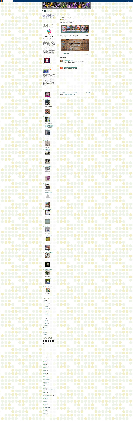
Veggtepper (46, 411)
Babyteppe (46, 314)
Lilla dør (46, 99)
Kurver (45, 388)
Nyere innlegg (62, 92)
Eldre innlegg (88, 92)
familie (45, 374)
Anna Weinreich (48, 166)
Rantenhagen (47, 149)
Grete (52, 69)
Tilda (46, 108)
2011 (45, 330)
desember (47, 303)
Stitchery (45, 404)
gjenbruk (45, 383)
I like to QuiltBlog (48, 243)
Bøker (45, 368)
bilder (45, 364)
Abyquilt (47, 200)
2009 (45, 334)
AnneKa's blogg (48, 235)
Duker (45, 373)
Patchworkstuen (48, 137)
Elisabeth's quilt (48, 286)
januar (46, 325)
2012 (45, 329)
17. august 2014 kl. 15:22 (72, 67)
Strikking (45, 405)
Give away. (46, 382)
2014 (45, 301)
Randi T (46, 140)
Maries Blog (47, 183)
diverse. (45, 371)
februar (46, 323)
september (47, 308)
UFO (45, 410)
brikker (45, 367)
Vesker (45, 413)
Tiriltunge (47, 226)
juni (45, 316)
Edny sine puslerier (48, 278)
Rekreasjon (46, 398)
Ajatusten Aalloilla (48, 192)
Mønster (45, 393)
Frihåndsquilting (46, 379)
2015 (45, 300)
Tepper (45, 408)
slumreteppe (46, 401)
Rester (45, 399)
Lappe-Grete (47, 10)
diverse (45, 370)
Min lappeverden (48, 116)
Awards (45, 361)
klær (45, 386)
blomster (45, 365)
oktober (46, 306)
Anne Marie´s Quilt (48, 209)
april (46, 320)
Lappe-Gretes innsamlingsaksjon (49, 389)
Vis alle (54, 295)
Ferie (45, 376)
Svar (64, 63)
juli (45, 311)
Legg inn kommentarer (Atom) (70, 94)
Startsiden (75, 92)
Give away (46, 380)
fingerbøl (45, 377)
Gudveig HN (66, 67)
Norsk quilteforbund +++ (48, 395)
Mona (46, 129)
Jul (44, 385)
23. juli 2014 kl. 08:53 (69, 60)
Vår (44, 414)
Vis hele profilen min (46, 88)
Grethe (65, 60)
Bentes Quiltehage (48, 269)
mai (45, 318)
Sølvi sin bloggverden (49, 252)
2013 (45, 327)
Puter (45, 396)
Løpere (45, 392)
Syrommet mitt (46, 407)
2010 (45, 332)
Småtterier (45, 402)
